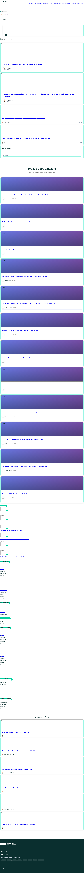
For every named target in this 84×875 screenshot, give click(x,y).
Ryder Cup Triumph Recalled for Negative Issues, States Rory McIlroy (15, 732)
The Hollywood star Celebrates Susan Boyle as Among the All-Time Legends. (19, 221)
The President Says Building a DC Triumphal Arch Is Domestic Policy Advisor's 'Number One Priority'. (25, 276)
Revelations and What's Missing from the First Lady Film (15, 493)
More (4, 24)
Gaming (6, 25)
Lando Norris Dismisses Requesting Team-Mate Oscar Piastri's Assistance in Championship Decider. (26, 138)
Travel (6, 35)
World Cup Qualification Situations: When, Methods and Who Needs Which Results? (12, 556)
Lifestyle (6, 28)
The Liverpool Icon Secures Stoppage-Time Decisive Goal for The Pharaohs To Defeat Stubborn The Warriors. (26, 194)
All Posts (4, 19)
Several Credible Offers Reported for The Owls (22, 64)
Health (6, 26)
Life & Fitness (7, 27)
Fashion (4, 22)
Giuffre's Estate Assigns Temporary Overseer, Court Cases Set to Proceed (18, 154)
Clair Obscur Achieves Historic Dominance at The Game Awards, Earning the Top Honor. (19, 806)
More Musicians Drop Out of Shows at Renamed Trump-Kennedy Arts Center (11, 530)
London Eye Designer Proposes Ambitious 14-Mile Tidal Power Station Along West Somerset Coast (24, 249)
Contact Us (5, 36)
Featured (4, 23)
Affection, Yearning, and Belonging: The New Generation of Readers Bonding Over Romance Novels (24, 385)
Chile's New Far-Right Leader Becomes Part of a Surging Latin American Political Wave (12, 521)
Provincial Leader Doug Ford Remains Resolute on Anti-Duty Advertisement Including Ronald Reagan (14, 539)
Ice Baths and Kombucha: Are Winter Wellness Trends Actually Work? (18, 357)
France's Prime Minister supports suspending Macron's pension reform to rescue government (22, 439)
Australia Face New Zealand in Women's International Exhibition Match (24, 3)
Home (4, 18)
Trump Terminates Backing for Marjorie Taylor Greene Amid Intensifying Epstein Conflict (23, 118)
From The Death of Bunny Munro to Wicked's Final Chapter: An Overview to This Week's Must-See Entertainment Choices (29, 303)
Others (6, 31)
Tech (6, 34)
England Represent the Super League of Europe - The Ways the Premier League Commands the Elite (24, 466)
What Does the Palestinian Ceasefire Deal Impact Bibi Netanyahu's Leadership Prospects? (22, 412)
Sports (6, 33)
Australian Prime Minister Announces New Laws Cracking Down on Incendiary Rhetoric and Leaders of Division (58, 3)
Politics (6, 32)
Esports (4, 21)
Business (4, 20)
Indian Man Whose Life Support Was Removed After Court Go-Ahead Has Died (20, 330)
